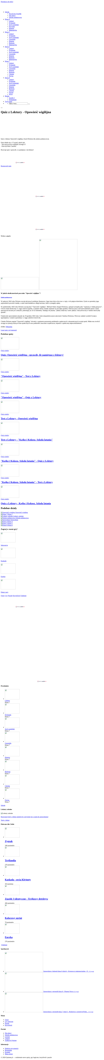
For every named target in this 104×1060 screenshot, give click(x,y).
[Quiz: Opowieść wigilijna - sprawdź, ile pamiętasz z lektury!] (10, 349)
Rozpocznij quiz (6, 166)
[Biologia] (12, 770)
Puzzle (7, 1023)
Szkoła (7, 12)
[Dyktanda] (12, 713)
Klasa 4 (7, 19)
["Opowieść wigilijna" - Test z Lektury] (10, 370)
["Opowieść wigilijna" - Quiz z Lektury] (10, 391)
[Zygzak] (12, 837)
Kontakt (7, 1052)
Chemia (11, 74)
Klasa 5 (7, 32)
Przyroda (12, 26)
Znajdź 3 (12, 98)
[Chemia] (12, 784)
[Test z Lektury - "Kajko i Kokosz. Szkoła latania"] (10, 433)
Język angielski (14, 25)
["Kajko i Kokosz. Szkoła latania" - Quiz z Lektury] (10, 455)
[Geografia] (12, 741)
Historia (11, 28)
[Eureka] (12, 933)
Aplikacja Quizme (11, 1040)
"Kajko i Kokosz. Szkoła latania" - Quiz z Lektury (27, 461)
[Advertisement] (52, 157)
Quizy (7, 1020)
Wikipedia (9, 327)
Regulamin (8, 1050)
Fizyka (11, 76)
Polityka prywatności (11, 1048)
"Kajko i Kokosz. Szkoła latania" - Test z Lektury (27, 482)
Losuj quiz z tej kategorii (9, 330)
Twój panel (8, 101)
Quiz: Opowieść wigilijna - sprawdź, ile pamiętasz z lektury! (32, 355)
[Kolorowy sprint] (12, 914)
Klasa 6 (7, 47)
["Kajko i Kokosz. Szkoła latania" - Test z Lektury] (10, 476)
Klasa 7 (7, 61)
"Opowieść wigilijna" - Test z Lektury (20, 376)
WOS (11, 94)
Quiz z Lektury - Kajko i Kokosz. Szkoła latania (26, 503)
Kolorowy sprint (13, 918)
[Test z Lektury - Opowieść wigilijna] (10, 412)
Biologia (11, 43)
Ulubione (4, 945)
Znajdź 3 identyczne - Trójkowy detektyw (26, 898)
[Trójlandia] (12, 856)
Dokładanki (12, 100)
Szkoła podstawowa (15, 17)
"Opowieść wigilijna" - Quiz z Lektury (21, 397)
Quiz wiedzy (5, 350)
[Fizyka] (12, 798)
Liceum (7, 1037)
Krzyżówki (8, 1025)
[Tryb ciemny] (1, 107)
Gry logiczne (9, 1021)
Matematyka (13, 30)
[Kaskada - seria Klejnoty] (12, 875)
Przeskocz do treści (7, 2)
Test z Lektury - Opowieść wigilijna (19, 418)
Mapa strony (9, 1054)
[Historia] (12, 756)
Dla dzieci (12, 15)
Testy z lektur (5, 820)
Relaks (7, 96)
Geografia (12, 39)
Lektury (11, 21)
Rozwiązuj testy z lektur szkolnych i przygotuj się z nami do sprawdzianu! (24, 817)
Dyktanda (12, 23)
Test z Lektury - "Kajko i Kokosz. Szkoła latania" (27, 439)
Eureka (9, 937)
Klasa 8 (7, 78)
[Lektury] (12, 699)
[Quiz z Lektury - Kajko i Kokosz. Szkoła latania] (10, 497)
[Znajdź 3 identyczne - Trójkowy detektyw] (12, 894)
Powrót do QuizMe (15, 14)
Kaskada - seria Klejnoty (18, 879)
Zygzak (9, 841)
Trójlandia (10, 860)
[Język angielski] (12, 727)
